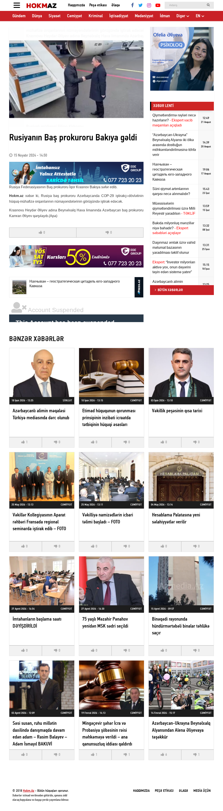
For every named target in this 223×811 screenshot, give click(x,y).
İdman (165, 16)
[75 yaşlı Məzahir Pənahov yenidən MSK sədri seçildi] (111, 580)
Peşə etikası (98, 5)
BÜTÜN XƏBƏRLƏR (170, 290)
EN (198, 16)
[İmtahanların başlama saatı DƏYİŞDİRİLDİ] (41, 580)
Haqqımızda (76, 5)
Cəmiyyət (74, 16)
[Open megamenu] (16, 5)
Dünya (37, 16)
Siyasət (55, 16)
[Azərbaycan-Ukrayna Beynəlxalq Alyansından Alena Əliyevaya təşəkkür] (181, 685)
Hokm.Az (28, 791)
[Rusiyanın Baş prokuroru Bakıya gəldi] (76, 77)
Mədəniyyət (144, 16)
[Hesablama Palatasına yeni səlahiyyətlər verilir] (181, 476)
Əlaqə (115, 5)
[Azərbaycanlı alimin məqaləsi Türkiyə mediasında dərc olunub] (41, 372)
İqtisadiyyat (118, 16)
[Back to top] (210, 798)
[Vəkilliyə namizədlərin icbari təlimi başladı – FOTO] (111, 476)
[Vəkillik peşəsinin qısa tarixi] (181, 372)
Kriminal (96, 16)
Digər (180, 16)
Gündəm (18, 16)
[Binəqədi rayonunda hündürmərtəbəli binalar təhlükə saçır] (181, 580)
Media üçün (202, 791)
